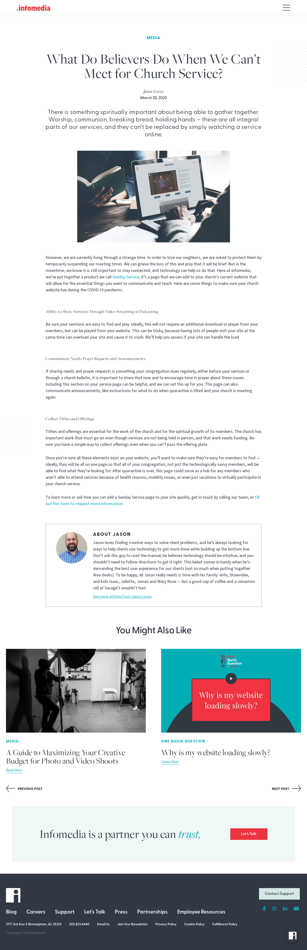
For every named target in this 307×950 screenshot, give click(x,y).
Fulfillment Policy (224, 924)
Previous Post (29, 789)
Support (65, 912)
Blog (11, 912)
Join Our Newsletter (132, 924)
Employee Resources (201, 912)
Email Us (103, 924)
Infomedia (38, 933)
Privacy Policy (166, 924)
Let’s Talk (249, 834)
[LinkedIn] (285, 909)
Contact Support (279, 894)
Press (121, 912)
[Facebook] (264, 909)
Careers (35, 912)
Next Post (281, 789)
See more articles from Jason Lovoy (122, 596)
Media (153, 38)
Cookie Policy (194, 924)
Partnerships (152, 912)
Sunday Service (125, 277)
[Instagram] (274, 909)
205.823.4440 (79, 924)
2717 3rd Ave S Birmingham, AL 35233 (33, 924)
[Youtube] (296, 909)
